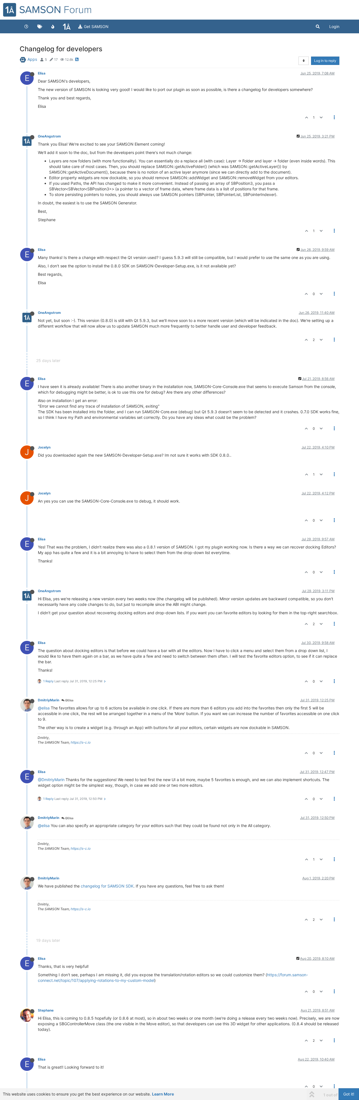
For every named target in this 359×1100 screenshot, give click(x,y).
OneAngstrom (49, 136)
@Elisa (68, 700)
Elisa (41, 73)
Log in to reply (325, 61)
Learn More (163, 1094)
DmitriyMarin (48, 700)
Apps (32, 59)
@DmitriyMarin (51, 779)
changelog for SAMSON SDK (107, 886)
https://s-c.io (81, 742)
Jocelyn (44, 447)
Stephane (46, 1010)
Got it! (348, 1094)
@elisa (44, 708)
